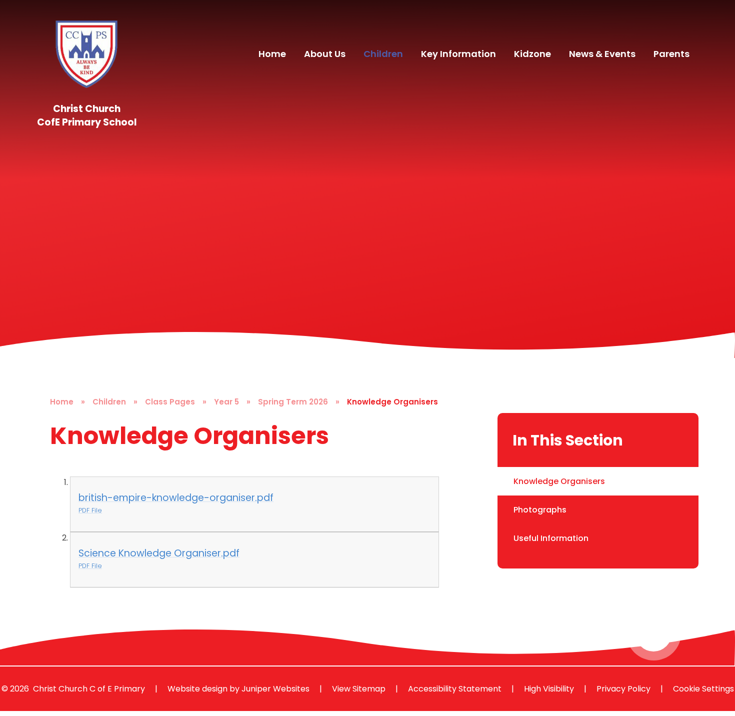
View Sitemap (359, 688)
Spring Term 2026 (293, 401)
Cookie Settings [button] (703, 688)
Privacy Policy (623, 688)
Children (109, 401)
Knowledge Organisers (392, 401)
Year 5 (226, 401)
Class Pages (170, 401)
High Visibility (549, 688)
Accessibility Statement (455, 688)
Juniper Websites (276, 688)
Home (62, 401)
